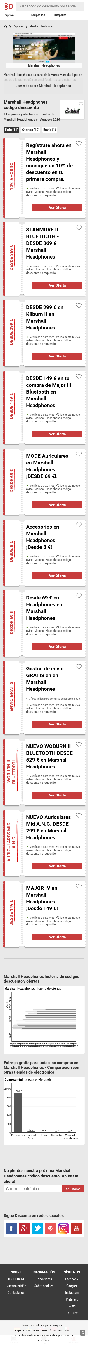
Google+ (71, 1286)
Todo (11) (11, 129)
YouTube (72, 1313)
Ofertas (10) (30, 129)
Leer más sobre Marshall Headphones (43, 86)
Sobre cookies (43, 1286)
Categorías (60, 15)
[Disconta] (9, 6)
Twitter (71, 1306)
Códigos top (38, 15)
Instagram (72, 1293)
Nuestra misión (16, 1286)
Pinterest (72, 1299)
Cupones (9, 15)
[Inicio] (5, 26)
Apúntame (73, 1189)
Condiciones (44, 1279)
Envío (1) (49, 129)
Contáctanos (16, 1293)
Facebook (71, 1279)
